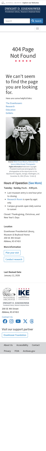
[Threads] (32, 322)
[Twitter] (25, 322)
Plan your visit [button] (12, 252)
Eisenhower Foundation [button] (15, 335)
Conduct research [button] (13, 259)
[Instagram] (11, 322)
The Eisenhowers (14, 103)
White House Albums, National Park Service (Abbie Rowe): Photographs (24, 163)
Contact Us (7, 316)
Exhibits (9, 113)
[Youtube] (18, 322)
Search (37, 20)
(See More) (35, 183)
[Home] (23, 10)
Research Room (14, 199)
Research (10, 106)
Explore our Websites (31, 3)
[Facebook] (5, 322)
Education (10, 109)
